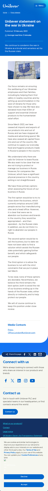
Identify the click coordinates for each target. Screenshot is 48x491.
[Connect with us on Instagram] (25, 380)
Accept (24, 485)
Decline (24, 477)
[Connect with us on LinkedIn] (19, 380)
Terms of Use (31, 450)
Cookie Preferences (29, 455)
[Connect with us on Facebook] (5, 380)
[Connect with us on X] (12, 380)
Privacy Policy (10, 453)
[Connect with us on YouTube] (32, 380)
